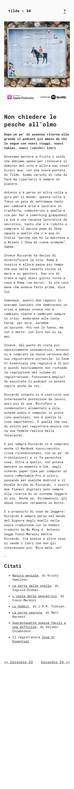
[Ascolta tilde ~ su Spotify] (53, 100)
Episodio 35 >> (55, 662)
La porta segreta (27, 612)
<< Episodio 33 (18, 662)
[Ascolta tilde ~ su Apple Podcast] (20, 100)
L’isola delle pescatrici (34, 596)
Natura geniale (25, 575)
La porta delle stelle (31, 586)
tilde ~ (16, 10)
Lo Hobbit (20, 606)
